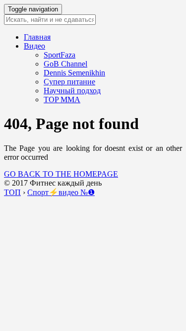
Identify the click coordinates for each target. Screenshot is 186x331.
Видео (34, 46)
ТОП (12, 192)
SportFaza (59, 55)
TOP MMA (62, 99)
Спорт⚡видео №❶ (61, 192)
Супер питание (69, 81)
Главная (37, 37)
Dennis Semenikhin (74, 72)
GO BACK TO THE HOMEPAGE (61, 174)
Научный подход (72, 90)
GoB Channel (65, 64)
